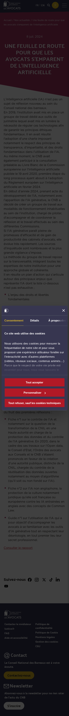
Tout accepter (34, 382)
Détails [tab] (34, 320)
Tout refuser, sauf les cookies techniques (34, 402)
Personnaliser (32, 392)
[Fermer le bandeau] (63, 310)
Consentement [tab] (13, 320)
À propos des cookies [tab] (58, 320)
